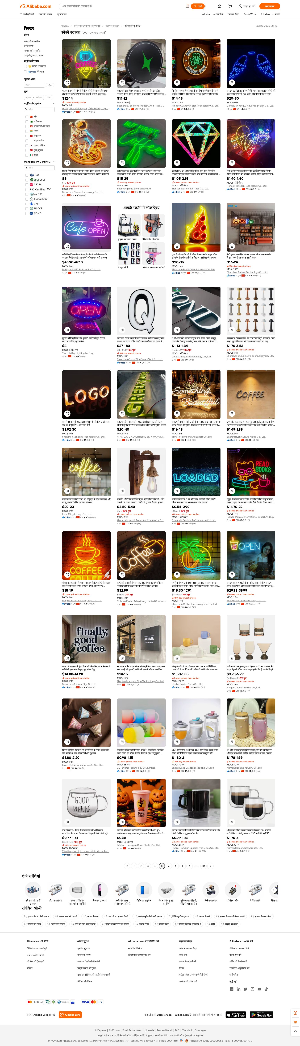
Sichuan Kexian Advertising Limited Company (141, 601)
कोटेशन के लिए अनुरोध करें (139, 955)
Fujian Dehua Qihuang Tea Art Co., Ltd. (82, 765)
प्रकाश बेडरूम (92, 916)
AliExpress (100, 1030)
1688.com (114, 1030)
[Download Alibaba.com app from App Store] (236, 1014)
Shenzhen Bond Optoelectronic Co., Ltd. (193, 269)
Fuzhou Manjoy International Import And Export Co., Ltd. (251, 516)
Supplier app (164, 1014)
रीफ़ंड (181, 968)
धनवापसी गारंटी (83, 955)
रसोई (213, 924)
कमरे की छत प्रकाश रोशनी (118, 916)
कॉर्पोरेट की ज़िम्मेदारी (35, 961)
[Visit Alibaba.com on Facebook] (232, 989)
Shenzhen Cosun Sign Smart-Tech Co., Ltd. (140, 359)
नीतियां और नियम (84, 981)
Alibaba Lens (41, 1014)
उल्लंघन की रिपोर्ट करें (188, 981)
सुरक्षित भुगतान (83, 948)
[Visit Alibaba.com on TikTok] (266, 989)
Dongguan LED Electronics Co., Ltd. (81, 269)
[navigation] (39, 446)
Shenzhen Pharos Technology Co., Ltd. (82, 192)
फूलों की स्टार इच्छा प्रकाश (85, 924)
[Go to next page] (210, 866)
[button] (187, 6)
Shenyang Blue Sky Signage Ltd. (134, 188)
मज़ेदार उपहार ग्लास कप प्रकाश (117, 924)
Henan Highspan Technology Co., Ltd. (247, 185)
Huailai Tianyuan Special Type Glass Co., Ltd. (195, 847)
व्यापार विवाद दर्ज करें (187, 961)
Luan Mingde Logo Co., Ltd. (76, 514)
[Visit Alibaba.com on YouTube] (259, 989)
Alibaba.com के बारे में (37, 941)
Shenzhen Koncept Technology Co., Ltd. (83, 436)
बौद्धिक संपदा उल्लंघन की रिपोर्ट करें (193, 974)
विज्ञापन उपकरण (112, 25)
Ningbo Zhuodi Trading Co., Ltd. (243, 687)
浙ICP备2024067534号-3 (238, 1040)
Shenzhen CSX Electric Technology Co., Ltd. (250, 355)
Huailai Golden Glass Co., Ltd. (187, 684)
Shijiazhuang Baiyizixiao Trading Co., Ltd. (193, 767)
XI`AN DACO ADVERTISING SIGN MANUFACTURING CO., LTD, (141, 436)
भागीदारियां (234, 974)
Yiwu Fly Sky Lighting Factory (77, 353)
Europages (200, 1030)
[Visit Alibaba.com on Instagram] (252, 989)
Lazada (150, 1030)
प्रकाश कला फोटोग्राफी (68, 916)
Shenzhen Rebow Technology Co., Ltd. (247, 272)
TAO (177, 1030)
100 (203, 866)
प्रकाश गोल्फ (164, 924)
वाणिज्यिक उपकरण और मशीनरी (87, 25)
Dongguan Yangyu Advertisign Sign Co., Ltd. (250, 105)
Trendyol (187, 1030)
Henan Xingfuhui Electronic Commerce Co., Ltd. (141, 520)
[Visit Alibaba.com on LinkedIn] (238, 989)
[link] (295, 1013)
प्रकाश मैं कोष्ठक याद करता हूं (190, 924)
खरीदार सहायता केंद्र (188, 948)
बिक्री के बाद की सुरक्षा (86, 968)
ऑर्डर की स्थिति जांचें (238, 961)
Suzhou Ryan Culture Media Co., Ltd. (246, 436)
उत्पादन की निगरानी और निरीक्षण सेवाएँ (93, 974)
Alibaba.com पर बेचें (239, 948)
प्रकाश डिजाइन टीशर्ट (263, 916)
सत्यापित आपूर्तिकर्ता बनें (239, 968)
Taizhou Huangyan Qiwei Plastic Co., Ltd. (138, 845)
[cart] (230, 6)
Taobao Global (164, 1030)
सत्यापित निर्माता (135, 948)
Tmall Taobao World (133, 1030)
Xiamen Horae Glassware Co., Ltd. (245, 847)
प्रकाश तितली (204, 916)
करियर (29, 968)
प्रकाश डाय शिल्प (34, 924)
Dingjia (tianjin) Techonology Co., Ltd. (191, 356)
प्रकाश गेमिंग (144, 924)
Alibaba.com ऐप (183, 1014)
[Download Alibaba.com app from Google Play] (261, 1014)
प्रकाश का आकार (231, 924)
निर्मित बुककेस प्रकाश (180, 916)
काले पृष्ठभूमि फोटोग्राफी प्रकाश (150, 916)
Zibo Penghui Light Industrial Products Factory (86, 851)
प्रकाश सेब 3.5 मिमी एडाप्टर (38, 916)
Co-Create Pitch (35, 955)
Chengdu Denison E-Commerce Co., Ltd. (194, 520)
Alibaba (65, 25)
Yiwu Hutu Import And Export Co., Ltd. (192, 436)
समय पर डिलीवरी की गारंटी (88, 961)
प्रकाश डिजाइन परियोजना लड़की (232, 916)
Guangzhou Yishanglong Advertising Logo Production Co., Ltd (86, 108)
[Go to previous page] (127, 866)
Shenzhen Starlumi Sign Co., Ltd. (79, 684)
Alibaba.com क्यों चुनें (37, 948)
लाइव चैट (183, 955)
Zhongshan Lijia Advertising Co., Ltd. (246, 600)
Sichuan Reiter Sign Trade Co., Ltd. (190, 188)
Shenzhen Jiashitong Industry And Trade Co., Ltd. (141, 105)
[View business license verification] (181, 1041)
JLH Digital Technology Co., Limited (136, 767)
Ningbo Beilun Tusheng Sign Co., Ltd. (82, 600)
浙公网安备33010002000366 (206, 1040)
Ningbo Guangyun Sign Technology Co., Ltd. (195, 105)
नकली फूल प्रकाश (58, 924)
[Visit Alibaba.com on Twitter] (245, 989)
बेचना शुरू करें (235, 955)
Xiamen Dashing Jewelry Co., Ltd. (244, 767)
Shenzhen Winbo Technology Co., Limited (194, 604)
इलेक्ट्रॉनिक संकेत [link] (132, 25)
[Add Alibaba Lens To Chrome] (70, 1014)
